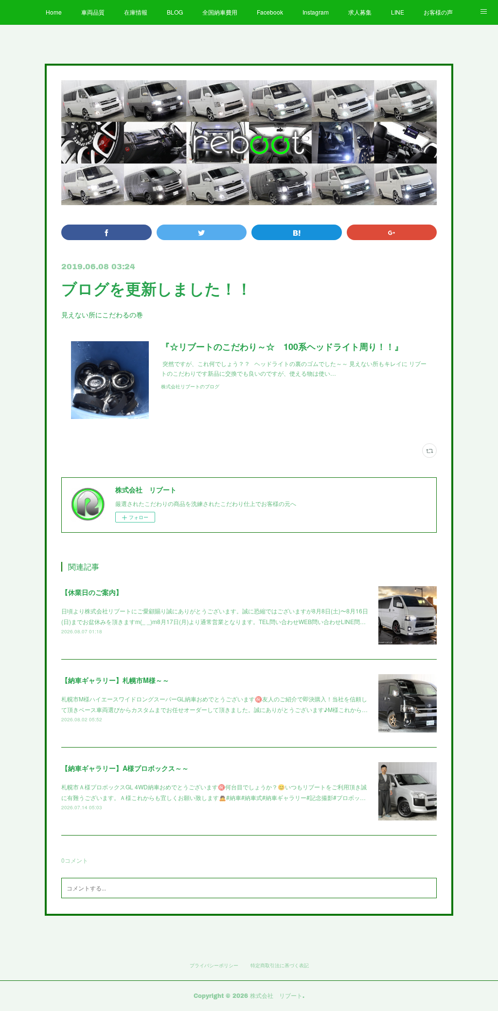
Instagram (315, 12)
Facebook (270, 12)
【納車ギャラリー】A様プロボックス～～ (125, 768)
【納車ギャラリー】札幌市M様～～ (115, 680)
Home (54, 12)
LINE (397, 12)
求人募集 (360, 12)
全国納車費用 (219, 12)
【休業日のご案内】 (92, 592)
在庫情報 (135, 12)
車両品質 (93, 12)
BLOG (175, 12)
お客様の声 (438, 12)
